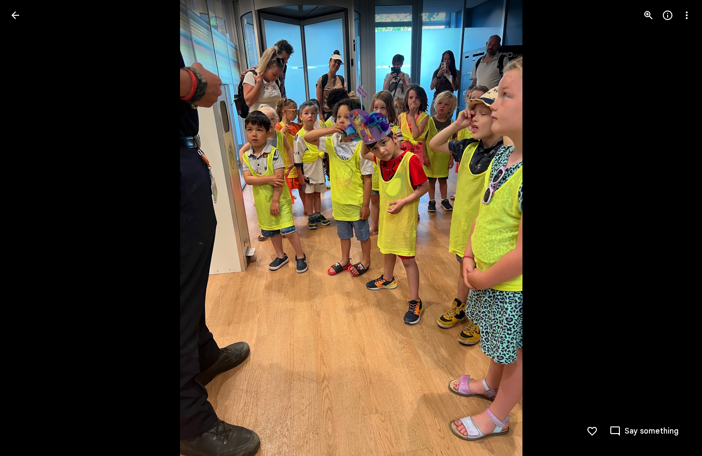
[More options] (686, 15)
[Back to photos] (15, 15)
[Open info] (667, 15)
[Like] (592, 431)
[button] (26, 228)
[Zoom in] (648, 15)
